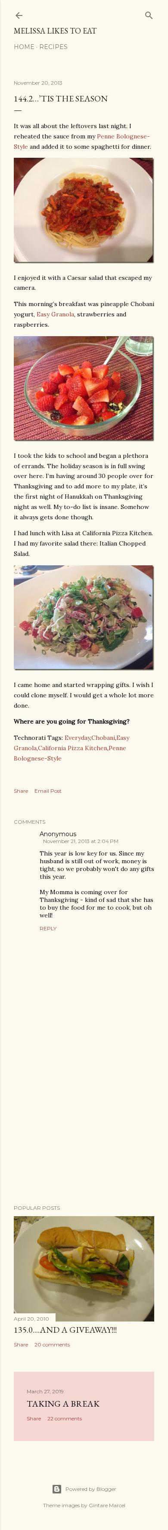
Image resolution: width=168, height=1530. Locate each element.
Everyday (77, 738)
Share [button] (21, 791)
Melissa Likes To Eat (55, 31)
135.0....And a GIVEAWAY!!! (65, 1329)
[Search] (149, 13)
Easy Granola (55, 314)
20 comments (52, 1344)
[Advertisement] (84, 1129)
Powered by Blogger (90, 1489)
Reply (48, 928)
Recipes (53, 47)
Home (24, 47)
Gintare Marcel (107, 1505)
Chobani (103, 738)
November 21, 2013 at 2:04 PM (80, 841)
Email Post (48, 791)
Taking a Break (63, 1403)
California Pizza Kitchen (72, 748)
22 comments (64, 1418)
